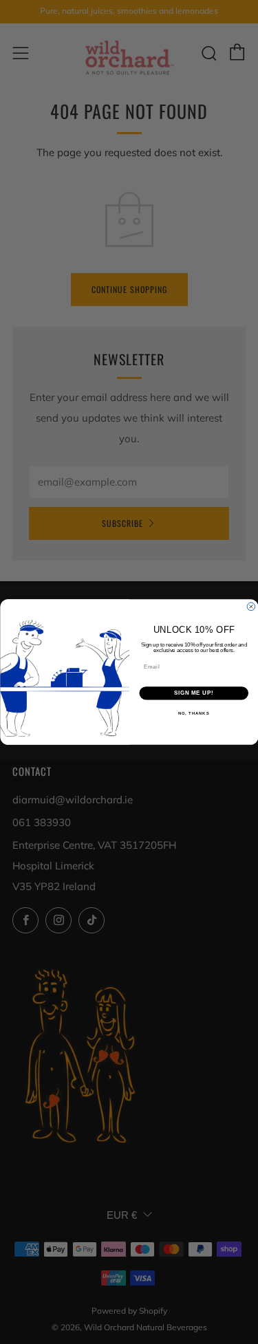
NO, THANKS (193, 713)
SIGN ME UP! (193, 693)
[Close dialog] (251, 607)
